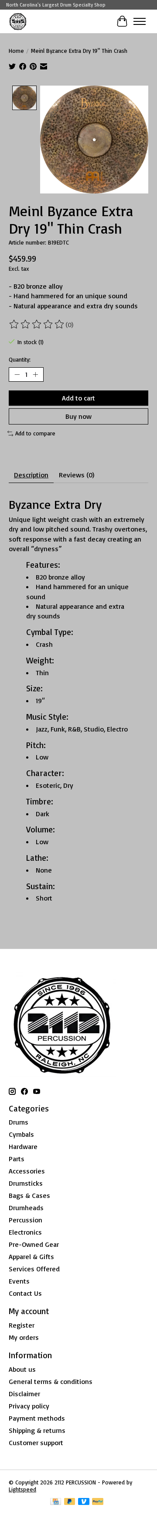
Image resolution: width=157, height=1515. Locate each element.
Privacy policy (29, 1405)
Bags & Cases (29, 1195)
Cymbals (21, 1134)
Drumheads (26, 1207)
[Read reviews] (37, 324)
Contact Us (25, 1293)
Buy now (78, 416)
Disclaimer (24, 1393)
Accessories (27, 1170)
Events (19, 1281)
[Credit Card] (55, 1502)
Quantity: (20, 359)
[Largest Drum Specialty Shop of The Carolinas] (18, 21)
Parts (16, 1158)
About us (22, 1369)
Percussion (25, 1219)
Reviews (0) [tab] (76, 474)
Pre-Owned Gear (34, 1244)
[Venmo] (83, 1502)
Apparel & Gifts (31, 1256)
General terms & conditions (50, 1381)
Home (16, 50)
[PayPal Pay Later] (69, 1502)
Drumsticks (26, 1183)
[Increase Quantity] (35, 374)
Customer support (36, 1442)
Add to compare (35, 433)
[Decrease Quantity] (17, 374)
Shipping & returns (37, 1430)
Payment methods (37, 1418)
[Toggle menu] (139, 21)
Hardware (23, 1146)
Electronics (25, 1232)
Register (21, 1325)
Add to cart (78, 397)
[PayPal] (97, 1502)
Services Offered (34, 1268)
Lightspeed (22, 1489)
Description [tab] (31, 474)
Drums (18, 1122)
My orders (24, 1337)
